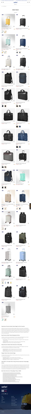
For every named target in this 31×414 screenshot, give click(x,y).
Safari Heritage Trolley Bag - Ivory (6, 225)
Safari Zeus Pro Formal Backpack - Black (7, 245)
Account (22, 400)
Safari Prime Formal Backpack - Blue (6, 183)
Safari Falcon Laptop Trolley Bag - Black (21, 163)
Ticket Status (23, 409)
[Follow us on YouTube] (5, 394)
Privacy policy (13, 397)
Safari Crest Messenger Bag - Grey (6, 163)
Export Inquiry (23, 406)
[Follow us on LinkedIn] (7, 394)
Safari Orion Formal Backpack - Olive (20, 245)
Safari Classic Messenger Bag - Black (20, 122)
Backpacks (3, 399)
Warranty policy (13, 403)
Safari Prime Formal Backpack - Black (6, 102)
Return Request (23, 403)
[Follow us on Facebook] (2, 394)
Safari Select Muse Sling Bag (19, 85)
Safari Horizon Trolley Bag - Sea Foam (6, 48)
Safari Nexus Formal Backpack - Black (21, 225)
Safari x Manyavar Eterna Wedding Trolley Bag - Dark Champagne (8, 204)
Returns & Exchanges (14, 399)
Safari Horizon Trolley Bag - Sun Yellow (6, 28)
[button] (30, 206)
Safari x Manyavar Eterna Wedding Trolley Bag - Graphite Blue (22, 204)
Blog (2, 400)
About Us (22, 397)
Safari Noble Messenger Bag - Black (6, 122)
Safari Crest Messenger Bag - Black (20, 102)
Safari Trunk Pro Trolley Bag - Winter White (7, 262)
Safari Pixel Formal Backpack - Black (6, 299)
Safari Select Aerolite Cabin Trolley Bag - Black (22, 28)
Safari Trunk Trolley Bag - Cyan (20, 183)
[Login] (27, 2)
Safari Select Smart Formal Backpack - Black (7, 85)
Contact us (22, 399)
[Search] (3, 2)
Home (2, 6)
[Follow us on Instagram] (4, 394)
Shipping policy (13, 400)
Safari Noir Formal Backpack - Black (20, 299)
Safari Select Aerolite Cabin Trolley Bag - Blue (21, 48)
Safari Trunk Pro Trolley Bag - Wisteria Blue (21, 262)
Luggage (3, 397)
